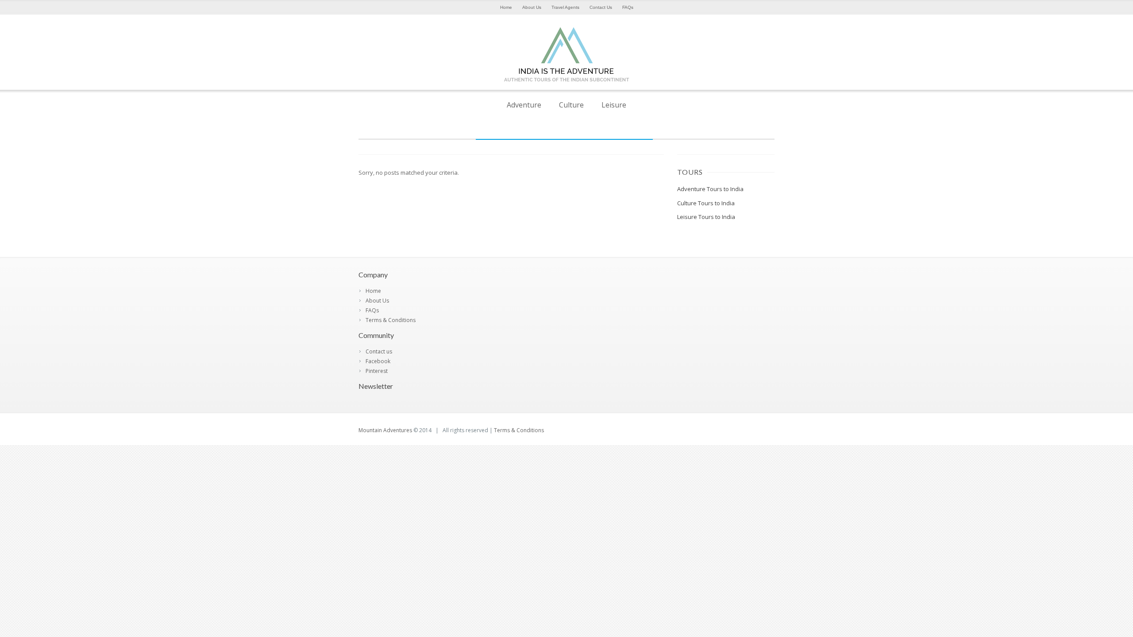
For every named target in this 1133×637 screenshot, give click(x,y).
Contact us (379, 351)
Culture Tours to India (706, 203)
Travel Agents (565, 7)
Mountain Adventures (385, 430)
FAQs (627, 7)
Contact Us (601, 7)
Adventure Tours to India (710, 189)
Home (506, 7)
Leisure (613, 105)
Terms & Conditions (391, 320)
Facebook (378, 361)
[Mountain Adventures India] (566, 84)
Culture (571, 105)
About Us (531, 7)
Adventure (524, 105)
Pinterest (377, 371)
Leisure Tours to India (706, 217)
